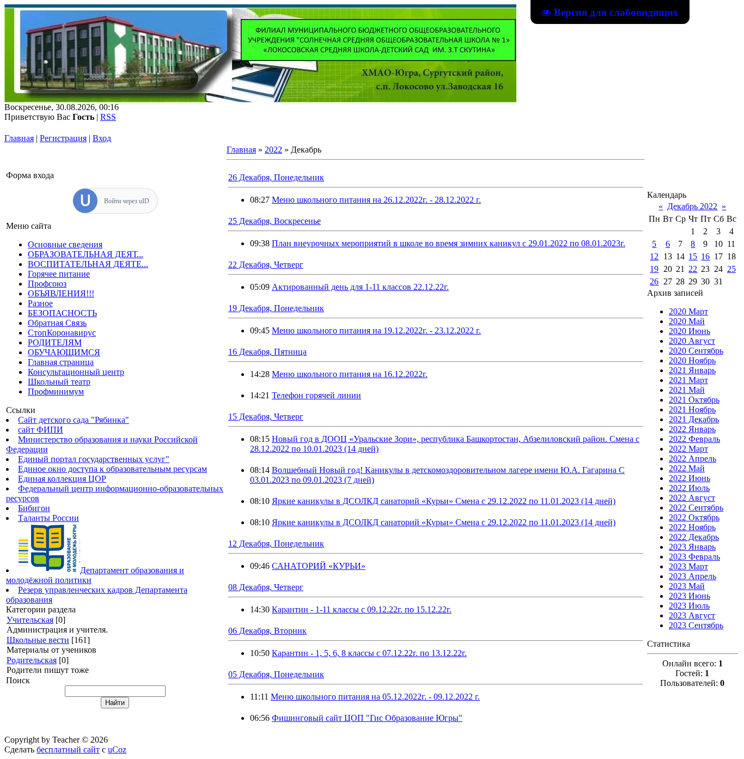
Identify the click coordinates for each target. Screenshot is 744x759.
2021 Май (687, 389)
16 (705, 256)
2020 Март (688, 311)
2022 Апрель (692, 458)
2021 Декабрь (694, 419)
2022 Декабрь (694, 537)
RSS (108, 117)
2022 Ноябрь (692, 527)
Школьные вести (38, 640)
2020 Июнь (689, 331)
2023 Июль (689, 605)
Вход (102, 138)
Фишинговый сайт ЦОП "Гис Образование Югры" (367, 717)
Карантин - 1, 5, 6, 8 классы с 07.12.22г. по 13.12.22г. (369, 653)
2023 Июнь (689, 595)
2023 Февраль (694, 556)
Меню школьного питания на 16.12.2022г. (350, 374)
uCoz (117, 749)
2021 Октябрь (694, 399)
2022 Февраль (694, 439)
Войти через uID (126, 201)
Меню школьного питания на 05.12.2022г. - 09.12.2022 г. (375, 696)
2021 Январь (692, 370)
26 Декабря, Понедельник (276, 177)
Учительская (30, 619)
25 (731, 269)
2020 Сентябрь (696, 350)
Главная (19, 138)
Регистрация (63, 138)
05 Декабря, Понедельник (276, 674)
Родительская (32, 660)
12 (654, 256)
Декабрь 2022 (692, 206)
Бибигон (34, 508)
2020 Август (692, 340)
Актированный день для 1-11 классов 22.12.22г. (360, 287)
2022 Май (687, 468)
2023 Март (688, 566)
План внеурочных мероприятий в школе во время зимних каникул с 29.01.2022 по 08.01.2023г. (448, 243)
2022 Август (692, 497)
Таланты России (48, 518)
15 (692, 256)
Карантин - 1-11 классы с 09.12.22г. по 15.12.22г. (362, 609)
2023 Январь (692, 546)
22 (692, 269)
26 (654, 281)
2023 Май (687, 586)
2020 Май (687, 321)
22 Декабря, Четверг (265, 264)
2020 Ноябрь (692, 360)
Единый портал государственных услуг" (93, 459)
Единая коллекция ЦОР (62, 478)
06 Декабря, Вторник (267, 630)
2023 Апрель (692, 576)
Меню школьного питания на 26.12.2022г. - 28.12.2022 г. (376, 199)
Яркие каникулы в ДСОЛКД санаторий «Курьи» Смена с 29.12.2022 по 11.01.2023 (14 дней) (443, 501)
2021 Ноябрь (692, 409)
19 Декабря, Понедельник (276, 308)
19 (654, 269)
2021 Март (688, 380)
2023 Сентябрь (696, 625)
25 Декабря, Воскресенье (274, 221)
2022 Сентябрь (696, 507)
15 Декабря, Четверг (265, 416)
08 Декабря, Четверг (265, 587)
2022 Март (688, 448)
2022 (273, 149)
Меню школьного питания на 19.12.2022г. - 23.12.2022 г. (376, 330)
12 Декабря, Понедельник (276, 543)
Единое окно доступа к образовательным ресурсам (112, 468)
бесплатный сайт (68, 749)
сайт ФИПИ (40, 429)
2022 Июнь (689, 478)
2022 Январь (692, 429)
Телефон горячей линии (316, 395)
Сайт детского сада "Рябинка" (73, 419)
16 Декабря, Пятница (267, 351)
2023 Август (692, 615)
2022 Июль (689, 488)
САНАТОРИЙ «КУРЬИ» (318, 565)
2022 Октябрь (694, 517)
